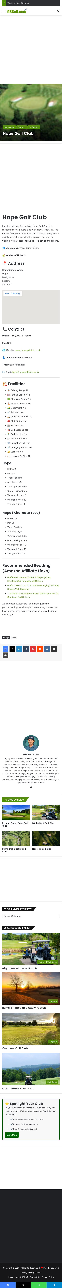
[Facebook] (5, 649)
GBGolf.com (31, 754)
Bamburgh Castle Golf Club (14, 850)
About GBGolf (21, 1277)
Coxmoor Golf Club (15, 1048)
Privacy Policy (48, 1277)
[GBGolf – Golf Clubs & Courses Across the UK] (18, 10)
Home (10, 1277)
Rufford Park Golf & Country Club (22, 3)
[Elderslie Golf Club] (46, 838)
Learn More (12, 1135)
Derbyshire (9, 127)
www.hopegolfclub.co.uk (27, 350)
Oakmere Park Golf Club (18, 1088)
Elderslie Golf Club (41, 848)
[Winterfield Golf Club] (46, 812)
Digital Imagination (32, 1272)
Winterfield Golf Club (43, 823)
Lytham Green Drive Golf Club (15, 824)
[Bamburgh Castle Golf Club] (16, 838)
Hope (14, 638)
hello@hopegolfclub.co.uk (25, 372)
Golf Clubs (33, 127)
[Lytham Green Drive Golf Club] (16, 812)
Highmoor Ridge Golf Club (19, 968)
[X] (12, 649)
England (21, 127)
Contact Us (35, 1277)
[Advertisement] (31, 49)
